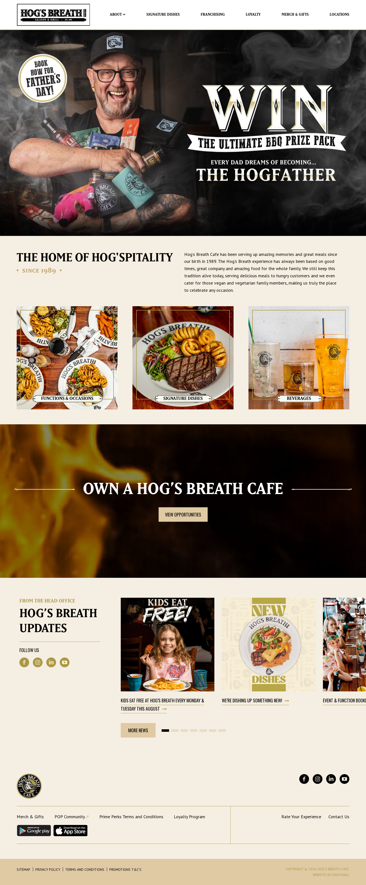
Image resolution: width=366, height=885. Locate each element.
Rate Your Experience (301, 816)
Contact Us (338, 816)
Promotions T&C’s (125, 869)
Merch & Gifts (295, 14)
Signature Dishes (163, 14)
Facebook (24, 662)
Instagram (38, 662)
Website (319, 875)
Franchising (213, 14)
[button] (165, 730)
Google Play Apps (34, 830)
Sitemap (23, 869)
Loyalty (253, 14)
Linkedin (51, 662)
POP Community (70, 816)
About (116, 14)
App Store (70, 830)
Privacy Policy (47, 869)
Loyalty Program (189, 816)
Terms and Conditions (84, 869)
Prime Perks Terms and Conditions (131, 816)
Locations (339, 14)
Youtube (64, 662)
